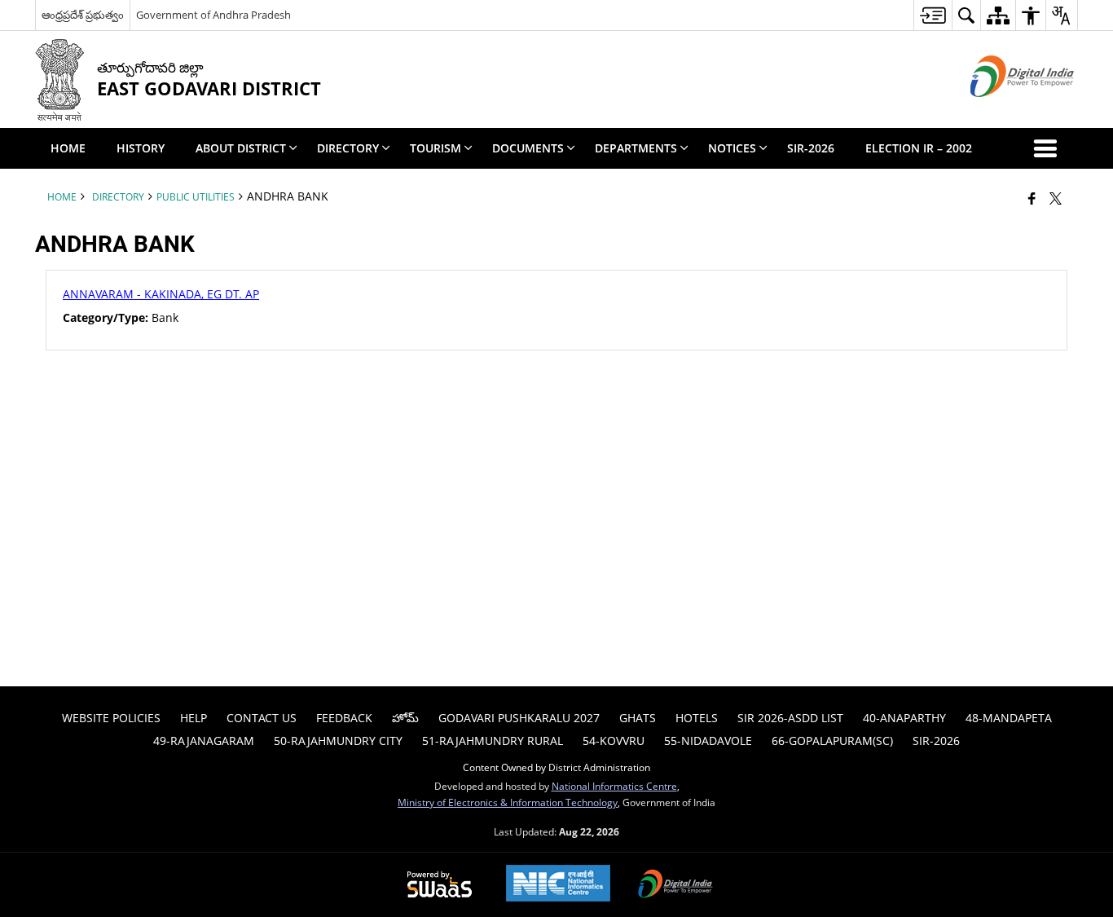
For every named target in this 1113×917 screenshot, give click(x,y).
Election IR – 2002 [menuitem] (918, 148)
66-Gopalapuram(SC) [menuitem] (832, 740)
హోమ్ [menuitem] (405, 717)
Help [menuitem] (193, 717)
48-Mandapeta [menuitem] (1009, 717)
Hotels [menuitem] (696, 717)
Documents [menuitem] (528, 148)
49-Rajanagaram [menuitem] (203, 740)
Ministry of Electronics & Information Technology (508, 802)
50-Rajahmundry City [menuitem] (338, 740)
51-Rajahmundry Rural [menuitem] (492, 740)
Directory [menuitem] (348, 148)
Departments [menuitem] (636, 148)
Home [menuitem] (68, 148)
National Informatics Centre (614, 785)
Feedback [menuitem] (344, 717)
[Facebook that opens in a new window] (1032, 198)
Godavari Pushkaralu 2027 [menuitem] (519, 717)
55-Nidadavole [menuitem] (708, 740)
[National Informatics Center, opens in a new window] (558, 885)
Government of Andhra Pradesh (213, 14)
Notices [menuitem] (732, 148)
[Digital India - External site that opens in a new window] (1002, 110)
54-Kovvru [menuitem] (613, 740)
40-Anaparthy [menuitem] (904, 717)
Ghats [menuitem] (637, 717)
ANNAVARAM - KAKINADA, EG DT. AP (161, 294)
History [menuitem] (141, 148)
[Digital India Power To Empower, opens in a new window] (675, 885)
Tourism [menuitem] (435, 148)
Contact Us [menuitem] (262, 717)
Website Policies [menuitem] (111, 717)
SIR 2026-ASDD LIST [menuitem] (790, 717)
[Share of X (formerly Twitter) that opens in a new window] (1055, 198)
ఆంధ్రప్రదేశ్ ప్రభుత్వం (83, 14)
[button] (1048, 148)
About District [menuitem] (241, 148)
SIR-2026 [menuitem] (810, 148)
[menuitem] (932, 15)
